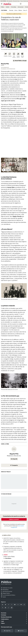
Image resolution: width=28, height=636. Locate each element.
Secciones (3, 613)
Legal (2, 621)
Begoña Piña (5, 63)
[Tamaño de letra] (18, 53)
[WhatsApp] (8, 607)
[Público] (11, 4)
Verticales (3, 615)
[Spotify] (5, 607)
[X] (11, 604)
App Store (21, 630)
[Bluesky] (15, 604)
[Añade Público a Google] (2, 604)
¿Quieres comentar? (14, 519)
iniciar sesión (21, 525)
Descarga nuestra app (6, 627)
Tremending (13, 7)
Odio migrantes (10, 1)
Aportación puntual (7, 591)
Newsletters (5, 589)
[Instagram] (18, 604)
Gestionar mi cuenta (7, 587)
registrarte (14, 527)
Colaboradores (5, 619)
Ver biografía (14, 459)
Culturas (4, 10)
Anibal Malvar (8, 558)
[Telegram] (2, 607)
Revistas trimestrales (6, 617)
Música (20, 10)
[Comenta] (9, 53)
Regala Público (6, 593)
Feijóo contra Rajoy (9, 556)
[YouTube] (21, 604)
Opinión (7, 7)
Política (2, 7)
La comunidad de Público (9, 595)
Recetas (11, 10)
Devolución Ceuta (16, 1)
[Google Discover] (5, 604)
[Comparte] (5, 53)
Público (6, 582)
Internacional (20, 7)
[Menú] (1, 3)
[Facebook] (8, 604)
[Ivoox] (11, 607)
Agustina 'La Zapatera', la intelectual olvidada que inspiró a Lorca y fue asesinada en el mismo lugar (13, 562)
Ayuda (4, 597)
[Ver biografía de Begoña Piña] (14, 449)
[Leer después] (14, 53)
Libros (15, 10)
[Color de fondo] (22, 53)
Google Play (7, 630)
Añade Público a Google (20, 60)
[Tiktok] (24, 604)
